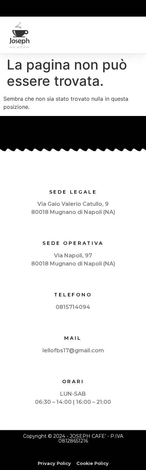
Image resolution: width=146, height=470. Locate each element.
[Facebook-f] (73, 9)
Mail (72, 338)
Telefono (73, 295)
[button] (134, 35)
